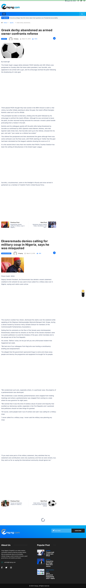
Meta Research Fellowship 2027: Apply (50, 575)
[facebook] (78, 1)
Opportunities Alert (50, 570)
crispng (16, 39)
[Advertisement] (54, 8)
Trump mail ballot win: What (50, 554)
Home (5, 22)
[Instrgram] (84, 1)
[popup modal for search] (82, 14)
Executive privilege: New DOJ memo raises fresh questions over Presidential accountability (34, 18)
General (48, 550)
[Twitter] (81, 1)
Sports (11, 22)
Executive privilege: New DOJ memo (49, 563)
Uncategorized (6, 253)
